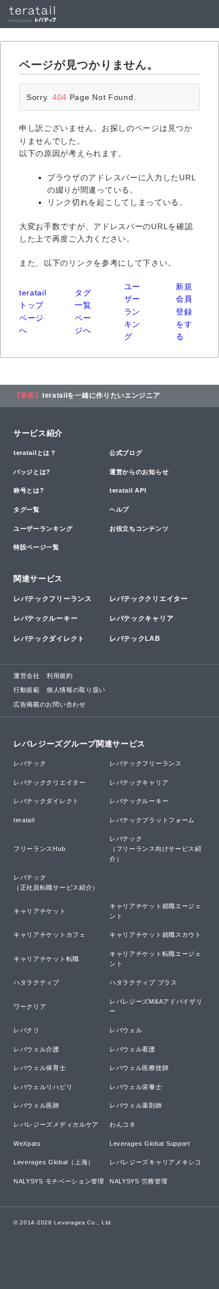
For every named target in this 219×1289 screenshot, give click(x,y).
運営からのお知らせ (139, 471)
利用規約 (60, 675)
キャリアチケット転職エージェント (156, 958)
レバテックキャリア (142, 618)
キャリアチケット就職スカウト (156, 934)
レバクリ (26, 1030)
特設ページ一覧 (36, 547)
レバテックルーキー (45, 618)
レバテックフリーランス (52, 599)
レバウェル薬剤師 (136, 1105)
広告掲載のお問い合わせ (49, 704)
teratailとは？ (35, 452)
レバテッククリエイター (149, 599)
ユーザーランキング (132, 311)
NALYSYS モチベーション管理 (58, 1181)
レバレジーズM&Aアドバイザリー (156, 1006)
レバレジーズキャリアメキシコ (156, 1162)
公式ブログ (126, 452)
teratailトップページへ (33, 311)
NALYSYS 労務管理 (138, 1181)
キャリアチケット (39, 911)
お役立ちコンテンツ (139, 528)
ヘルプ (119, 509)
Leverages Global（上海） (53, 1162)
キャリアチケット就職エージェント (156, 911)
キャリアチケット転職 (46, 958)
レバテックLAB (135, 639)
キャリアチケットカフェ (49, 934)
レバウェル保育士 (39, 1067)
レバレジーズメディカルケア (56, 1124)
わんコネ (123, 1124)
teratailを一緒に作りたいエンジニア (101, 395)
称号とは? (28, 490)
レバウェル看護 (133, 1049)
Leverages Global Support (150, 1143)
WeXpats (27, 1143)
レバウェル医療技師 (139, 1067)
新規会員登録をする (184, 311)
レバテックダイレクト (49, 639)
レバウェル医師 (36, 1105)
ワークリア (30, 1006)
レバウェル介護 (36, 1049)
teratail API (128, 490)
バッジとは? (32, 471)
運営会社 (26, 675)
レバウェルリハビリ (42, 1086)
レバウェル (126, 1030)
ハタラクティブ (36, 982)
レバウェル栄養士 (136, 1086)
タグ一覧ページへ (83, 311)
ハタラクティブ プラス (143, 982)
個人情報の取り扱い (76, 689)
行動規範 (26, 689)
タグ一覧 (26, 509)
